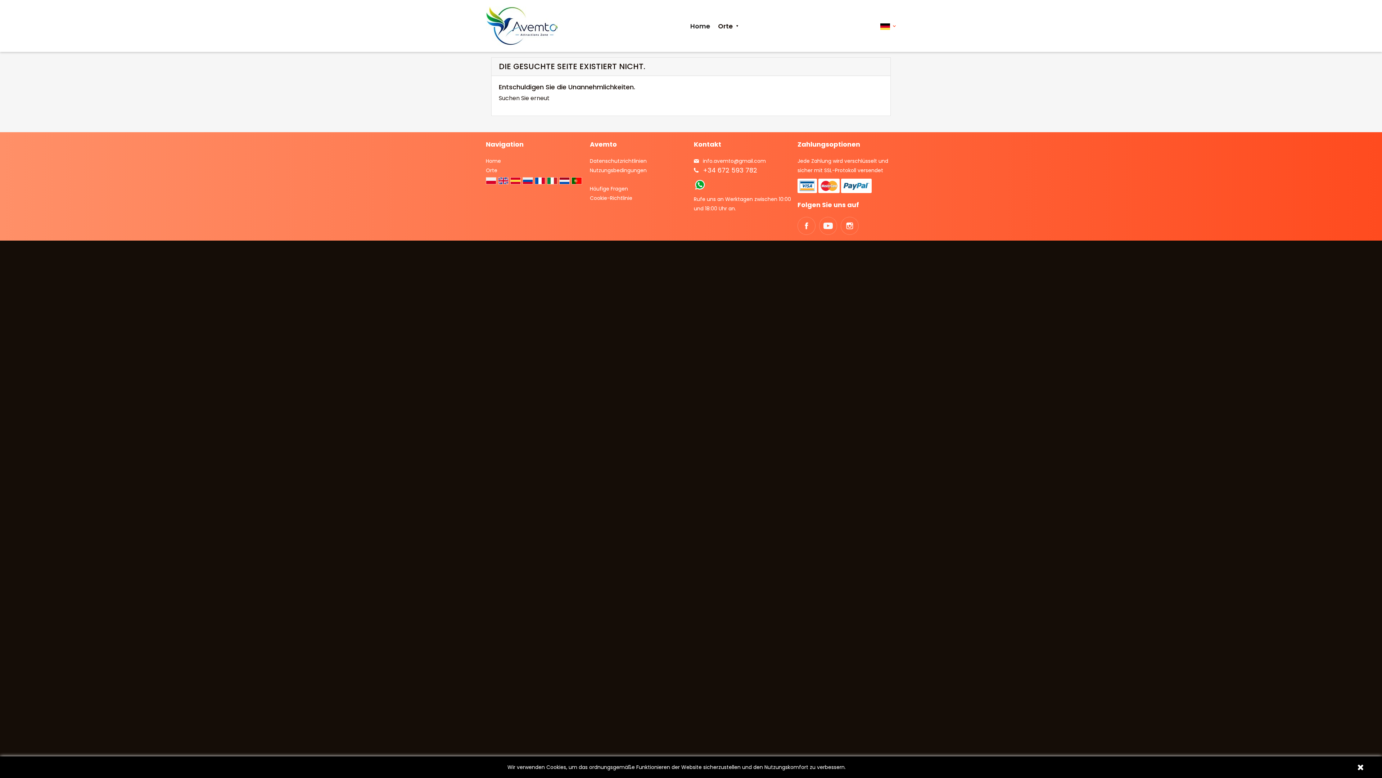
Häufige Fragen (609, 188)
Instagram (850, 226)
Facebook (807, 226)
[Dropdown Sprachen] (888, 26)
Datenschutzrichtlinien (618, 161)
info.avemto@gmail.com (734, 161)
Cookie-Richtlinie (611, 198)
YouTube (828, 226)
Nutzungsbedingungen (618, 170)
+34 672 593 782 (730, 170)
